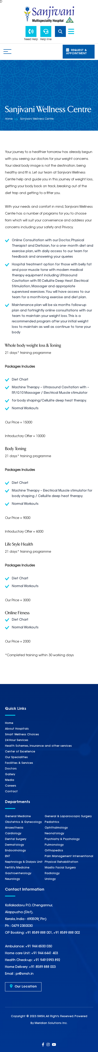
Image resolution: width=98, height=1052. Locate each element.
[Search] (61, 31)
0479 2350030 (22, 926)
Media (9, 780)
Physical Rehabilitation (61, 862)
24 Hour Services (16, 740)
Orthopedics (54, 850)
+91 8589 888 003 (42, 967)
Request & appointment (76, 52)
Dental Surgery (15, 839)
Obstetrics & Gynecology (23, 822)
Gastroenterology (18, 873)
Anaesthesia (14, 828)
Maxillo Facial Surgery (60, 867)
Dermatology (14, 845)
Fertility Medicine (17, 867)
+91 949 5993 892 (46, 960)
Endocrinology (15, 850)
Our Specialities (16, 757)
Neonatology (54, 833)
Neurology (12, 879)
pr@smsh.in (24, 974)
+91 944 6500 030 (38, 946)
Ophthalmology (56, 828)
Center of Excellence (20, 751)
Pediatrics (52, 822)
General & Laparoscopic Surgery (68, 816)
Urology (50, 879)
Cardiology (13, 833)
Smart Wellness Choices (22, 734)
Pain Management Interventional (69, 856)
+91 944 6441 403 (44, 953)
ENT (7, 856)
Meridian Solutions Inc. (51, 1023)
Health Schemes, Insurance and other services (38, 746)
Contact (11, 791)
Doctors (11, 768)
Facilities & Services (19, 763)
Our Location (25, 986)
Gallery (10, 774)
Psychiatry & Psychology (62, 839)
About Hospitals (17, 729)
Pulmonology (54, 845)
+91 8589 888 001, (38, 933)
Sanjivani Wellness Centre (37, 119)
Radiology (52, 873)
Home (9, 119)
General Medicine (18, 816)
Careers (10, 786)
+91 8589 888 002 (66, 933)
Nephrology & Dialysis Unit (24, 862)
